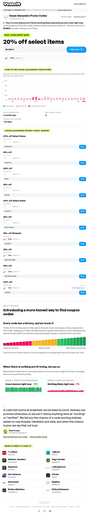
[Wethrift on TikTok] (38, 511)
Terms (78, 507)
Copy (82, 146)
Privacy (71, 507)
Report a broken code (59, 507)
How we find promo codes (41, 507)
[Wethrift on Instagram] (44, 511)
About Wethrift (80, 4)
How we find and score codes (15, 437)
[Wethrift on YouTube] (50, 511)
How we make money (65, 10)
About (11, 507)
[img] (44, 91)
